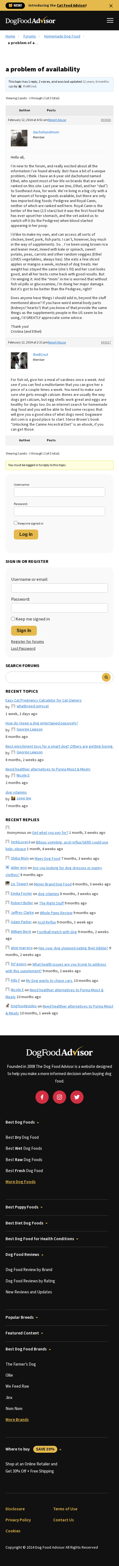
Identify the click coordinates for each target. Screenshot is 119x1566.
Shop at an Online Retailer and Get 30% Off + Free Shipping (31, 1467)
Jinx (9, 1398)
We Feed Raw (17, 1386)
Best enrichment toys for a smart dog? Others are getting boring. (59, 746)
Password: (21, 504)
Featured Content (22, 1333)
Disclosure (15, 1509)
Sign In (24, 630)
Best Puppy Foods (22, 1207)
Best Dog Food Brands (26, 1349)
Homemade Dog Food (62, 36)
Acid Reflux (47, 922)
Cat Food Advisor (71, 5)
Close (111, 6)
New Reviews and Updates (29, 1292)
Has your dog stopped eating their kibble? (73, 948)
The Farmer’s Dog (21, 1364)
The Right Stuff (51, 903)
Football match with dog (57, 932)
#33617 (106, 342)
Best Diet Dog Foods (24, 1223)
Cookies (13, 1531)
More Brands (17, 1420)
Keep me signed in (30, 523)
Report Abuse (57, 120)
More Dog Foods (21, 1182)
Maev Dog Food (47, 858)
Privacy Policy (18, 1520)
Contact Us (63, 1520)
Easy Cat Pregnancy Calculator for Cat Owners (44, 700)
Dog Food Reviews (22, 1255)
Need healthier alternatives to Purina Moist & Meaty (48, 769)
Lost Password (23, 648)
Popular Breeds (20, 1317)
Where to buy (30, 1449)
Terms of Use (65, 1509)
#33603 (106, 120)
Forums (30, 36)
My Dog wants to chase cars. (49, 981)
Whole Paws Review (56, 913)
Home (10, 36)
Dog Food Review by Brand (29, 1270)
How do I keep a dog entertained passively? (42, 723)
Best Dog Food (22, 1137)
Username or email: (29, 579)
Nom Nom (14, 1409)
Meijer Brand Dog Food (53, 884)
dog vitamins (16, 792)
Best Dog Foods (20, 1122)
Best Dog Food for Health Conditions (40, 1239)
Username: (22, 484)
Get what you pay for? (50, 833)
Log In (26, 534)
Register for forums (27, 641)
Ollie (9, 1375)
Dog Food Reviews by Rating (30, 1281)
